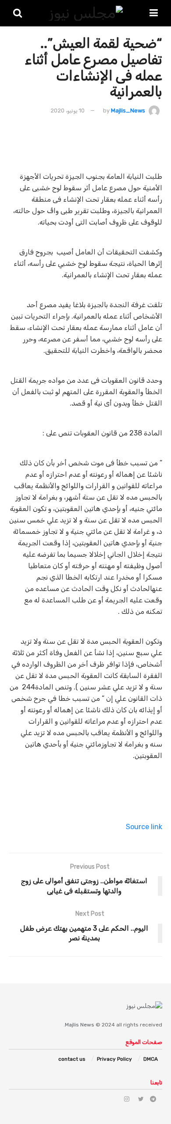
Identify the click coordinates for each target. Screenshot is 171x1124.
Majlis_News (128, 110)
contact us (72, 1059)
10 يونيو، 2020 (67, 110)
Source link (144, 827)
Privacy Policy (114, 1059)
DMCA (150, 1059)
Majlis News (79, 1025)
